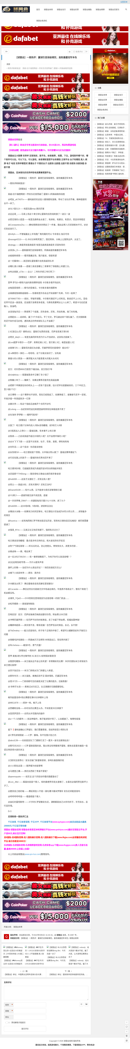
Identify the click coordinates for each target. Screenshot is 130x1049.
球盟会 (59, 935)
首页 (38, 9)
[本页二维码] (127, 1041)
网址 (7, 1017)
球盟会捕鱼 (87, 9)
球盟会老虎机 (41, 21)
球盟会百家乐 (114, 9)
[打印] (70, 51)
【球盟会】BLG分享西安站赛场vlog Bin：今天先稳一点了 (56, 960)
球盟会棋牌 (100, 9)
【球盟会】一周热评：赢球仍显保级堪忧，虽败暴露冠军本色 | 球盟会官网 (49, 938)
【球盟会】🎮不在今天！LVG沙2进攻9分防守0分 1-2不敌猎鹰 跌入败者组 (35, 963)
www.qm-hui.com (32, 854)
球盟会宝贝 (61, 9)
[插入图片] (86, 1004)
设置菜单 (123, 2)
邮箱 (9, 1011)
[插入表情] (81, 1004)
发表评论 (79, 52)
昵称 (9, 1004)
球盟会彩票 (74, 9)
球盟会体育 (48, 9)
